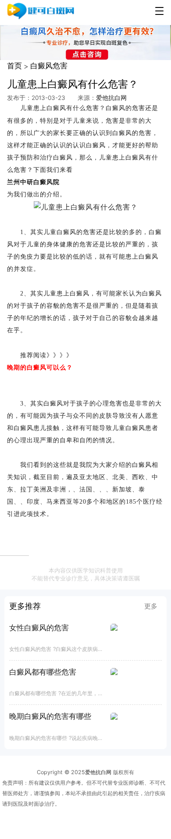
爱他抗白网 (111, 97)
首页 (14, 65)
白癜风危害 (49, 65)
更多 (150, 606)
